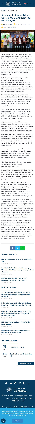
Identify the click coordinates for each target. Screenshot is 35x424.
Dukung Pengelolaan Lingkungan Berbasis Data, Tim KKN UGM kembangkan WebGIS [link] (16, 304)
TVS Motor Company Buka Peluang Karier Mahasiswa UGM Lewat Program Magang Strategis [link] (16, 294)
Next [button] (32, 41)
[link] (14, 3)
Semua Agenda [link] (24, 363)
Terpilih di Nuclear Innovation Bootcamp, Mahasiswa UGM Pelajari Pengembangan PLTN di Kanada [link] (17, 270)
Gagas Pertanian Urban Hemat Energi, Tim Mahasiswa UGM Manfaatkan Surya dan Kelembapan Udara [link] (16, 314)
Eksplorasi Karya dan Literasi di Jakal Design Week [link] (16, 260)
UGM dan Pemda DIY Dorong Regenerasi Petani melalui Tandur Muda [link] (15, 331)
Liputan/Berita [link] (12, 11)
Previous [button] (3, 41)
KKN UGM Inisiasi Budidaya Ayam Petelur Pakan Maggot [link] (15, 323)
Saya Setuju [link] (17, 420)
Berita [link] (3, 11)
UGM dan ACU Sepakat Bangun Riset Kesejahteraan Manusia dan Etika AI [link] (14, 279)
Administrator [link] (11, 27)
